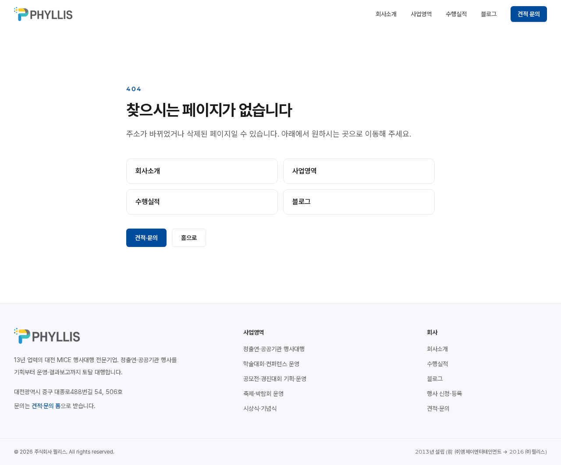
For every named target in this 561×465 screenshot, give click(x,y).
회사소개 (386, 14)
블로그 (489, 14)
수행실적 (456, 14)
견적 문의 (529, 14)
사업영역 (421, 14)
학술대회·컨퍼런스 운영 (271, 363)
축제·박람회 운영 (263, 393)
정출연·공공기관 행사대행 (274, 348)
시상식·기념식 (260, 408)
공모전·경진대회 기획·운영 (274, 378)
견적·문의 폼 (46, 405)
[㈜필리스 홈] (43, 14)
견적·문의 (146, 237)
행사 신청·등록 (444, 393)
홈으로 (189, 237)
